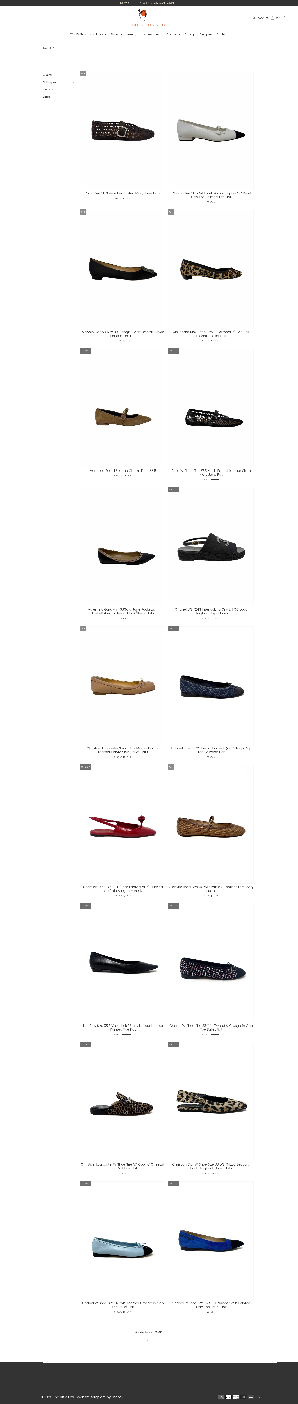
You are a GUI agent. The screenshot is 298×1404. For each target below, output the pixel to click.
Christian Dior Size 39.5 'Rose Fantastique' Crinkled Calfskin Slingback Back (123, 889)
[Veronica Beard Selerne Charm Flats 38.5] (123, 408)
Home (45, 48)
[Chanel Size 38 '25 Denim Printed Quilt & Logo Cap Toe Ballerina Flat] (211, 685)
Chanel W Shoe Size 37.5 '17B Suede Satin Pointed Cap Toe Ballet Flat (211, 1305)
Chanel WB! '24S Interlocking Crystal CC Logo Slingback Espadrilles (211, 611)
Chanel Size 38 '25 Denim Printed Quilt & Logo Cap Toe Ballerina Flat (211, 750)
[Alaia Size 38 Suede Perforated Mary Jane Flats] (123, 131)
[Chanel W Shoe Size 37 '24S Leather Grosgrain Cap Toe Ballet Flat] (123, 1240)
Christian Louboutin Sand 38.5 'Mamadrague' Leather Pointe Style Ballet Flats (123, 750)
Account (262, 18)
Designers (206, 34)
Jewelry (131, 34)
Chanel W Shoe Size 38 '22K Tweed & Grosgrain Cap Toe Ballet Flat (211, 1027)
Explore (46, 96)
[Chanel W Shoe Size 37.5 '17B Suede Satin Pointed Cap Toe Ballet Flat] (211, 1240)
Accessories (151, 34)
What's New (78, 34)
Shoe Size (48, 89)
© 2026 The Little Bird (57, 1397)
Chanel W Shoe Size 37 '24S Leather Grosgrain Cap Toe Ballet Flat (123, 1305)
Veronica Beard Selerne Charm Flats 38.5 (123, 470)
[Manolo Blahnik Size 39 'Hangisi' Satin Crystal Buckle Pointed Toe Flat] (123, 269)
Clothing (171, 34)
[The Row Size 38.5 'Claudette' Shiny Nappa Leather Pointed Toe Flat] (123, 963)
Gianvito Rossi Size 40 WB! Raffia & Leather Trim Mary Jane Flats (211, 889)
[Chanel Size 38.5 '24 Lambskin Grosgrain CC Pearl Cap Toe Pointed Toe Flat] (211, 131)
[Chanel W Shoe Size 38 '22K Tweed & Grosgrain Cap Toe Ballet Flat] (211, 963)
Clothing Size (50, 82)
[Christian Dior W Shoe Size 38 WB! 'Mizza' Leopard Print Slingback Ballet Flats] (211, 1102)
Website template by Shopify (100, 1397)
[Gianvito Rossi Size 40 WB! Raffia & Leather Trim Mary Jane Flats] (211, 824)
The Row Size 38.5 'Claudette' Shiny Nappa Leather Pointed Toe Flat (123, 1027)
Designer (47, 74)
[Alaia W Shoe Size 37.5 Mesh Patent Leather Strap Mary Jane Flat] (211, 408)
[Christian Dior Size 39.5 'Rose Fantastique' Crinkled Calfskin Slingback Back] (123, 824)
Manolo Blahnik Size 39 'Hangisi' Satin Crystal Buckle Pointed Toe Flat (123, 334)
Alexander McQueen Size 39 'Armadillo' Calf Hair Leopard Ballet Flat (211, 334)
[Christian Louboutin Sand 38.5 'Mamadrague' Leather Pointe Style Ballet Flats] (123, 685)
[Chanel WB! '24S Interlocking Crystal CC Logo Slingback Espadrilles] (211, 547)
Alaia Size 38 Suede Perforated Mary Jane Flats (122, 193)
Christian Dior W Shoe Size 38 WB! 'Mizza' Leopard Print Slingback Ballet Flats (211, 1166)
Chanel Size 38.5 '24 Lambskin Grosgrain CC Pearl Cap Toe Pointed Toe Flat (211, 195)
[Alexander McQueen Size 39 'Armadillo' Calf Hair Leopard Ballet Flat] (211, 269)
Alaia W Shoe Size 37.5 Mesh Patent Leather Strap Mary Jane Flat (211, 472)
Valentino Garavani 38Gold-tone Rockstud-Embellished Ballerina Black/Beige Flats (123, 611)
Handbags (96, 34)
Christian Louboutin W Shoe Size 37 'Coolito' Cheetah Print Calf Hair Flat (123, 1166)
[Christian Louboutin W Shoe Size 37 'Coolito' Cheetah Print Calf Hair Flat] (123, 1102)
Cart (279, 18)
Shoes (115, 34)
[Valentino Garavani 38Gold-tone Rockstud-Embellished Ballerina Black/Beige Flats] (123, 547)
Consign (190, 34)
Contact (222, 34)
